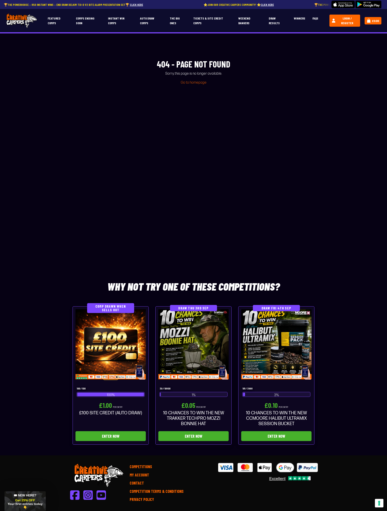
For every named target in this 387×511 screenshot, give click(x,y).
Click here (113, 5)
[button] (25, 501)
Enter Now (110, 436)
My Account (139, 474)
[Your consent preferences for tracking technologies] (379, 503)
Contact (137, 483)
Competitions (141, 466)
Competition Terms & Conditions (157, 491)
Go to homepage (193, 82)
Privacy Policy (142, 499)
